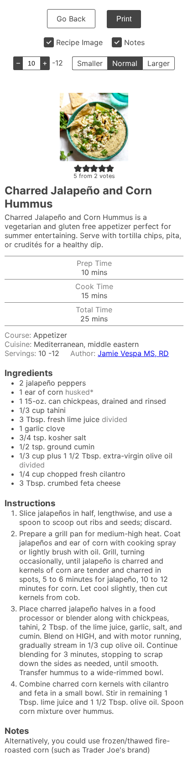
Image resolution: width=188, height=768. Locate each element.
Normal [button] (124, 63)
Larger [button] (158, 63)
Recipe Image (79, 42)
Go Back (71, 18)
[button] (78, 168)
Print (123, 19)
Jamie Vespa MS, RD (133, 353)
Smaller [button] (90, 63)
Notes (134, 42)
